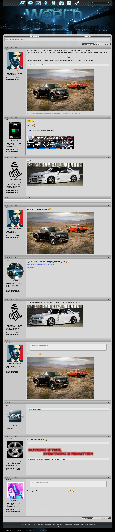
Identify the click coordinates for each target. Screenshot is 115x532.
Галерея (61, 5)
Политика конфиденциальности (58, 526)
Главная (22, 5)
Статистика (38, 5)
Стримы (53, 5)
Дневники (87, 36)
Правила (77, 5)
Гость (15, 425)
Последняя (105, 44)
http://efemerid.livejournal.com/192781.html (41, 264)
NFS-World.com (38, 524)
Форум (30, 5)
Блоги (46, 5)
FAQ (69, 5)
